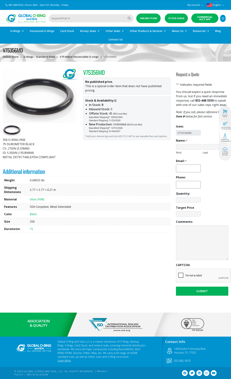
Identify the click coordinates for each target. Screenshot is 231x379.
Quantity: (183, 194)
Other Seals (113, 31)
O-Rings (15, 31)
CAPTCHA (183, 265)
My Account (194, 4)
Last (205, 152)
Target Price (185, 208)
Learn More (64, 360)
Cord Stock (67, 31)
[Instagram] (206, 373)
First (179, 152)
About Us (177, 31)
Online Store (10, 56)
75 (31, 229)
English (216, 4)
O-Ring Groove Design (225, 153)
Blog (218, 31)
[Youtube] (214, 373)
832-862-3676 (182, 360)
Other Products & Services (146, 31)
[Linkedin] (199, 373)
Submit (202, 291)
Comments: (184, 222)
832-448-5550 (16, 4)
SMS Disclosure (38, 374)
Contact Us (115, 39)
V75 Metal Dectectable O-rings (79, 56)
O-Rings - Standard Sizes (39, 56)
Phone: (181, 177)
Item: (180, 126)
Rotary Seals (88, 31)
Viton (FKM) (37, 199)
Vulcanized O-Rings (42, 31)
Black (33, 214)
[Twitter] (192, 373)
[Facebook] (185, 373)
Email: (181, 161)
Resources (199, 31)
